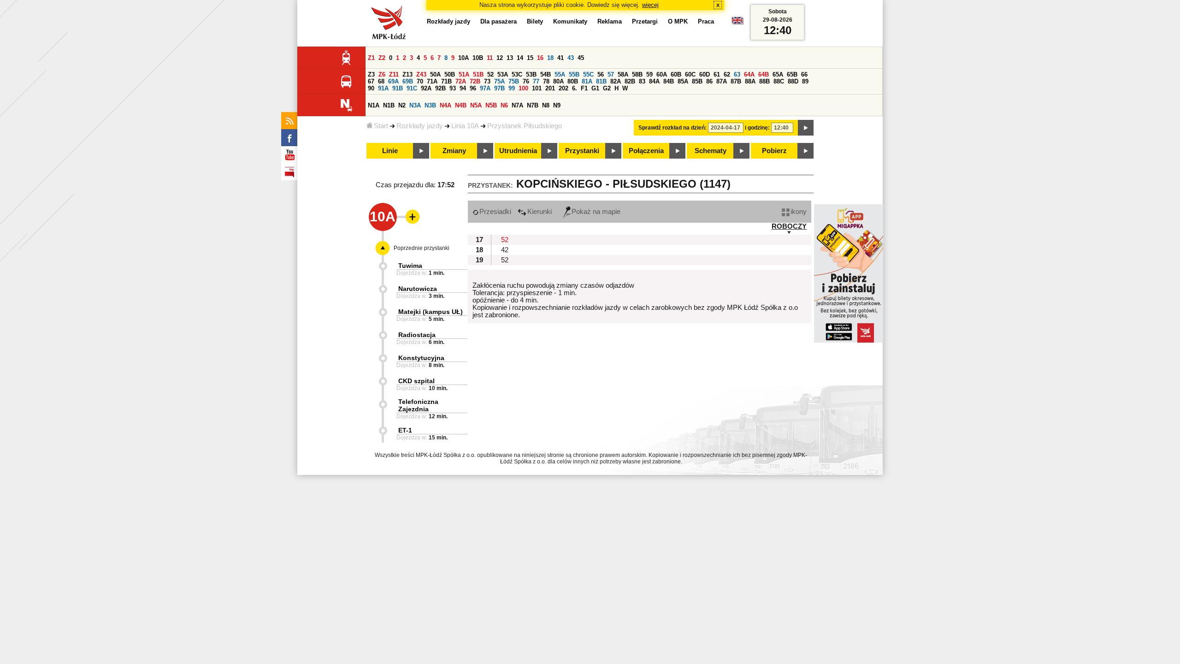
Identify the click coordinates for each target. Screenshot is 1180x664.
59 (649, 74)
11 (490, 57)
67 (371, 81)
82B (630, 81)
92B (440, 88)
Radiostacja (417, 334)
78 (546, 81)
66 (804, 74)
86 (709, 81)
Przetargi (645, 21)
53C (517, 74)
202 (563, 88)
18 (550, 57)
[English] (737, 22)
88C (778, 81)
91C (412, 88)
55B (574, 74)
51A (464, 74)
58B (637, 74)
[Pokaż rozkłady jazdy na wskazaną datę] (806, 128)
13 (510, 57)
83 (642, 81)
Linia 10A (465, 126)
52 (490, 74)
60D (704, 74)
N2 (402, 105)
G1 (595, 88)
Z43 (421, 74)
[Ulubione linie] (410, 217)
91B (397, 88)
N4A (445, 105)
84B (668, 81)
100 (523, 88)
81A (587, 81)
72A (460, 81)
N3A (415, 105)
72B (475, 81)
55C (588, 74)
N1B (389, 105)
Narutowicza (417, 288)
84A (654, 81)
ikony (799, 211)
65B (792, 74)
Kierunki (539, 211)
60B (676, 74)
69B (407, 81)
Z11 (394, 74)
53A (502, 74)
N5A (476, 105)
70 (420, 81)
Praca (706, 21)
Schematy (710, 150)
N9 (556, 105)
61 (717, 74)
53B (531, 74)
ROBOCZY (789, 226)
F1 (584, 88)
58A (623, 74)
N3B (430, 105)
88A (750, 81)
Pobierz (774, 150)
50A (435, 74)
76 (526, 81)
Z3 (371, 74)
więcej (650, 4)
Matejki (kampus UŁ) (430, 311)
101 (537, 88)
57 (611, 74)
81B (601, 81)
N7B (532, 105)
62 (727, 74)
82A (615, 81)
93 (452, 88)
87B (736, 81)
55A (560, 74)
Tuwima (410, 265)
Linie (390, 150)
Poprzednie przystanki (421, 248)
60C (690, 74)
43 (570, 57)
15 (530, 57)
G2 (607, 88)
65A (778, 74)
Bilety (535, 21)
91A (383, 88)
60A (661, 74)
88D (793, 81)
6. (574, 88)
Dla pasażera (498, 21)
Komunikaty (570, 21)
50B (449, 74)
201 (550, 88)
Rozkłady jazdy (419, 126)
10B (477, 57)
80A (558, 81)
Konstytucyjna (421, 358)
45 (581, 57)
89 (805, 81)
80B (572, 81)
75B (513, 81)
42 (504, 250)
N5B (491, 105)
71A (432, 81)
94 (463, 88)
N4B (460, 105)
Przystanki (582, 150)
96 (473, 88)
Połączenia (646, 150)
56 (600, 74)
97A (485, 88)
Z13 (407, 74)
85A (683, 81)
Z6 (381, 74)
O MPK (678, 21)
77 (536, 81)
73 (487, 81)
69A (393, 81)
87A (721, 81)
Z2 (381, 57)
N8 (545, 105)
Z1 (371, 57)
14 (520, 57)
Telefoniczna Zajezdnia (418, 405)
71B (446, 81)
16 (540, 57)
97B (499, 88)
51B (478, 74)
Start (381, 126)
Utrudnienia (518, 150)
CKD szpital (416, 381)
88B (764, 81)
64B (763, 74)
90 (371, 88)
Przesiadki (495, 211)
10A (463, 57)
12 (499, 57)
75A (499, 81)
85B (697, 81)
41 (560, 57)
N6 (504, 105)
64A (749, 74)
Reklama (609, 21)
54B (545, 74)
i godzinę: (757, 128)
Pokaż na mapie (596, 211)
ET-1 (405, 430)
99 (511, 88)
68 (381, 81)
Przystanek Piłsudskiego (524, 126)
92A (426, 88)
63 (737, 74)
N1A (373, 105)
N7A (517, 105)
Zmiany (454, 150)
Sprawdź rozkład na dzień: (672, 128)
